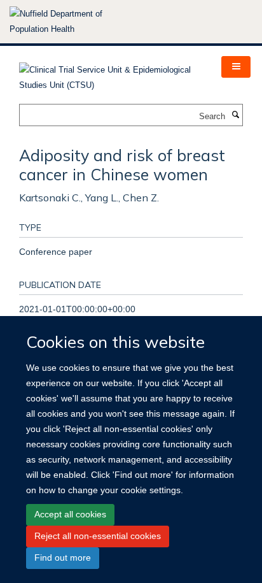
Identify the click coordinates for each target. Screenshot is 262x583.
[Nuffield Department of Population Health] (73, 21)
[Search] (235, 115)
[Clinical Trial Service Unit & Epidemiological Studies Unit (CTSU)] (110, 73)
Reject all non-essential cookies (97, 536)
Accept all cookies (70, 514)
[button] (236, 67)
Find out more (62, 557)
